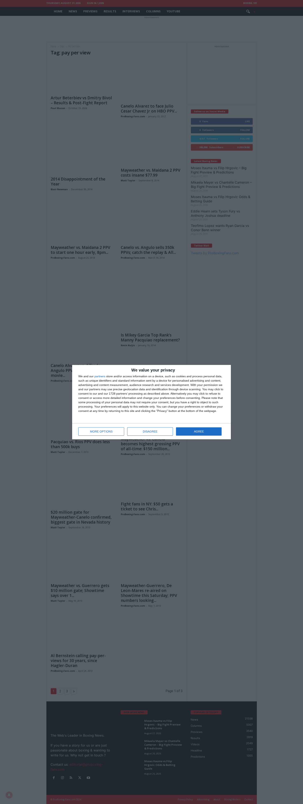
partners (99, 376)
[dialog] (151, 402)
